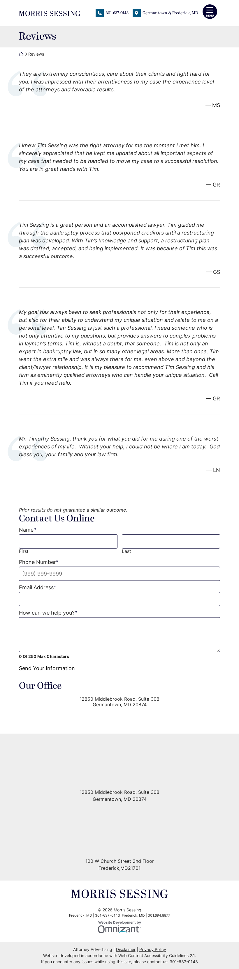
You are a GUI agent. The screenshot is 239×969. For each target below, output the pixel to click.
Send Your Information (47, 668)
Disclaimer (126, 949)
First (24, 551)
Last (126, 551)
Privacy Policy (152, 949)
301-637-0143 (117, 13)
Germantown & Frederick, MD (170, 13)
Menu (210, 15)
